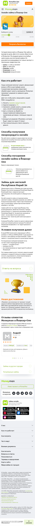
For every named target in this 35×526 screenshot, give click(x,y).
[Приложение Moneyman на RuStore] (22, 413)
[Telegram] (22, 393)
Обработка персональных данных (9, 497)
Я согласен (29, 522)
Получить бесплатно (17, 44)
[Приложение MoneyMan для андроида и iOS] (6, 403)
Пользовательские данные (7, 500)
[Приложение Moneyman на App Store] (22, 409)
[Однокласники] (18, 393)
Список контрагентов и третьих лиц (9, 502)
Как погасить (6, 451)
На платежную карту (17, 145)
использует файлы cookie (7, 508)
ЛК (17, 105)
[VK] (13, 393)
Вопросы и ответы (7, 454)
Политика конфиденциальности (8, 499)
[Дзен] (26, 393)
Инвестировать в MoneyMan (17, 386)
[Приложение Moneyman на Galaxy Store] (9, 417)
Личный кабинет (32, 9)
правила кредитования (17, 103)
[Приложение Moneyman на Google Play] (9, 409)
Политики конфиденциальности (5, 522)
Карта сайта (5, 462)
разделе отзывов (12, 325)
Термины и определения (10, 459)
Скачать (28, 3)
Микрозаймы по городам (10, 465)
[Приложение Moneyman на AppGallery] (9, 413)
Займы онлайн (14, 401)
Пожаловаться (6, 457)
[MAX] (30, 393)
